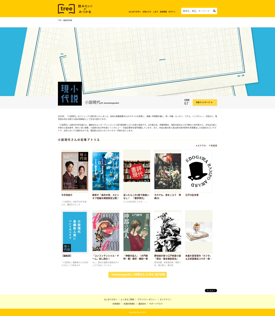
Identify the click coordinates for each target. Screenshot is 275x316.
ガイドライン (165, 299)
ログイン (171, 12)
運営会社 (142, 304)
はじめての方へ (135, 12)
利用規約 (116, 304)
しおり (155, 12)
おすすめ (202, 146)
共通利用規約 (129, 304)
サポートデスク (156, 304)
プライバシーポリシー (146, 299)
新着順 (214, 146)
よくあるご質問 (127, 299)
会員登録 (163, 12)
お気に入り (147, 12)
